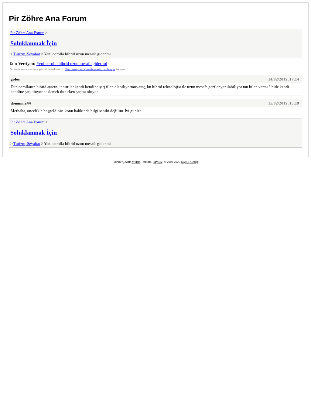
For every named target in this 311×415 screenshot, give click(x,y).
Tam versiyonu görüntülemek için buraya (90, 69)
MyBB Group (189, 161)
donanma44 (21, 103)
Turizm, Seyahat (26, 54)
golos (15, 79)
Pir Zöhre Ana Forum (48, 18)
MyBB (136, 161)
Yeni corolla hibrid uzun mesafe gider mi (71, 63)
